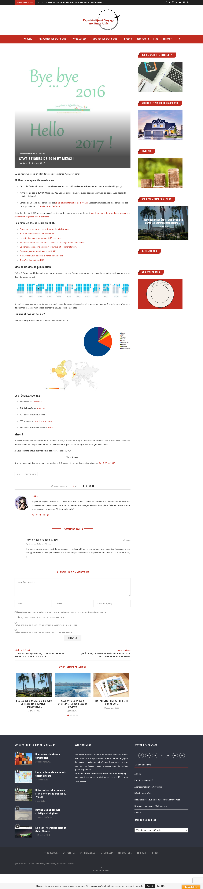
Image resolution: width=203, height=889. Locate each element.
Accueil (137, 773)
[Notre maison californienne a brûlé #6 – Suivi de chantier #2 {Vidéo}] (23, 795)
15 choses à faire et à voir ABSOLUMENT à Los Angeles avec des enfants (52, 242)
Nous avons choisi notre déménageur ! (47, 756)
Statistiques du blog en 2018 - (43, 540)
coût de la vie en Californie (48, 206)
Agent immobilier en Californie (148, 786)
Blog (155, 39)
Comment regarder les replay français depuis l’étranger (45, 229)
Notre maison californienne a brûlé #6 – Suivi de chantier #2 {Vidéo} (50, 793)
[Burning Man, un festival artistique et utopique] (23, 814)
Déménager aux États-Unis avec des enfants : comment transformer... (34, 704)
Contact (167, 39)
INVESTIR (128, 39)
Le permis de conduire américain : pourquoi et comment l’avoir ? (48, 246)
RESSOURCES (143, 39)
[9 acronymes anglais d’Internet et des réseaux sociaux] (73, 685)
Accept (150, 886)
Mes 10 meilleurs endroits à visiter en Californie (41, 255)
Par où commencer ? (143, 780)
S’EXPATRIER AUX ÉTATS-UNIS (52, 39)
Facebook (37, 401)
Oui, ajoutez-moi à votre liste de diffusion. (41, 618)
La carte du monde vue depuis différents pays (40, 238)
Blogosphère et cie (27, 154)
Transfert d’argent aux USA (32, 260)
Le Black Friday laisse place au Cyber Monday (50, 829)
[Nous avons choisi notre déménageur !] (23, 759)
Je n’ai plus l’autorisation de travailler (71, 202)
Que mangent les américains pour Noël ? (38, 251)
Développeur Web (142, 793)
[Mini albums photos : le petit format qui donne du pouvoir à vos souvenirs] (111, 685)
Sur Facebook (149, 251)
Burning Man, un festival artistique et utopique (47, 811)
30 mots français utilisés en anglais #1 (37, 233)
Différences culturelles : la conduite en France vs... (73, 2)
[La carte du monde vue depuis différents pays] (23, 777)
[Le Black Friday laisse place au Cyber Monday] (23, 832)
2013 (112, 463)
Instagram (41, 408)
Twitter (50, 427)
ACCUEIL (28, 39)
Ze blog (42, 154)
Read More (162, 886)
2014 (107, 463)
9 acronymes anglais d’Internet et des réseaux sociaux (72, 704)
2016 (18, 474)
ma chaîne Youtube (43, 421)
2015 (101, 463)
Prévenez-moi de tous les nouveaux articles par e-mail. (44, 633)
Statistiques (30, 474)
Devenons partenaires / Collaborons (150, 806)
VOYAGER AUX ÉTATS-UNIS (105, 39)
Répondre (126, 540)
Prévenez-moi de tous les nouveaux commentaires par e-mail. (46, 625)
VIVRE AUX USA (79, 39)
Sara (25, 163)
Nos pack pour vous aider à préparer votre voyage (157, 799)
